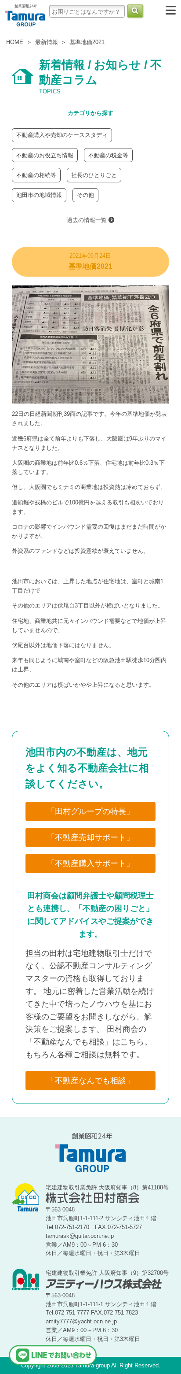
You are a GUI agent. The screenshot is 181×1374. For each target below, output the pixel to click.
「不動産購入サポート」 (90, 863)
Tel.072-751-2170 (67, 1227)
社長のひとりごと (94, 175)
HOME (14, 42)
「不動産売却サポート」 (90, 837)
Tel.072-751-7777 (67, 1312)
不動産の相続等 (36, 175)
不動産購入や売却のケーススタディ (62, 135)
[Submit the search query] (135, 11)
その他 (85, 195)
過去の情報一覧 (88, 220)
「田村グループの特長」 (90, 811)
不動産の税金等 (108, 155)
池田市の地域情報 (39, 195)
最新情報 (46, 42)
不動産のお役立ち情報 (44, 155)
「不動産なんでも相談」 (90, 1080)
